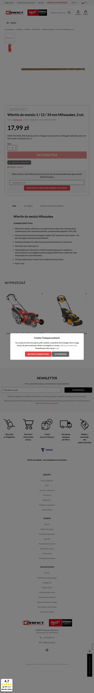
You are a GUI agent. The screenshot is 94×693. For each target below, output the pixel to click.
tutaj (57, 348)
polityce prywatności (68, 345)
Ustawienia (60, 354)
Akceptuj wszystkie (38, 354)
